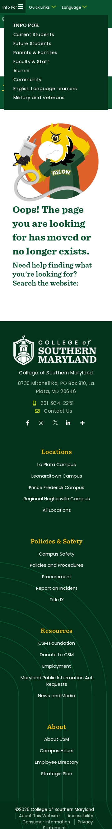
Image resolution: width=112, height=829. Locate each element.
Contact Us (58, 411)
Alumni (21, 70)
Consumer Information (46, 822)
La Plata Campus (56, 464)
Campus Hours (56, 751)
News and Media (56, 696)
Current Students (33, 34)
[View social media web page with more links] (83, 423)
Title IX (56, 600)
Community (27, 79)
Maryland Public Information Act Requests (57, 681)
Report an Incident (56, 588)
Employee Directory (56, 762)
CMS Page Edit (17, 316)
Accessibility (80, 816)
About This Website (39, 816)
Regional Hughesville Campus (57, 499)
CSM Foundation (56, 643)
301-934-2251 (57, 403)
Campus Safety (56, 554)
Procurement (56, 577)
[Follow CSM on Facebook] (28, 423)
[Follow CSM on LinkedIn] (69, 423)
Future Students (32, 43)
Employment (56, 666)
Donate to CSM (57, 655)
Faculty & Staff (31, 61)
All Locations (57, 510)
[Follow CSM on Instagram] (42, 423)
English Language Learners (45, 88)
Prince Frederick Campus (56, 487)
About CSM (56, 739)
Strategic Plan (56, 774)
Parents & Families (35, 52)
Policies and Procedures (56, 565)
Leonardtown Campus (56, 476)
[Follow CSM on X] (56, 423)
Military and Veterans (39, 97)
